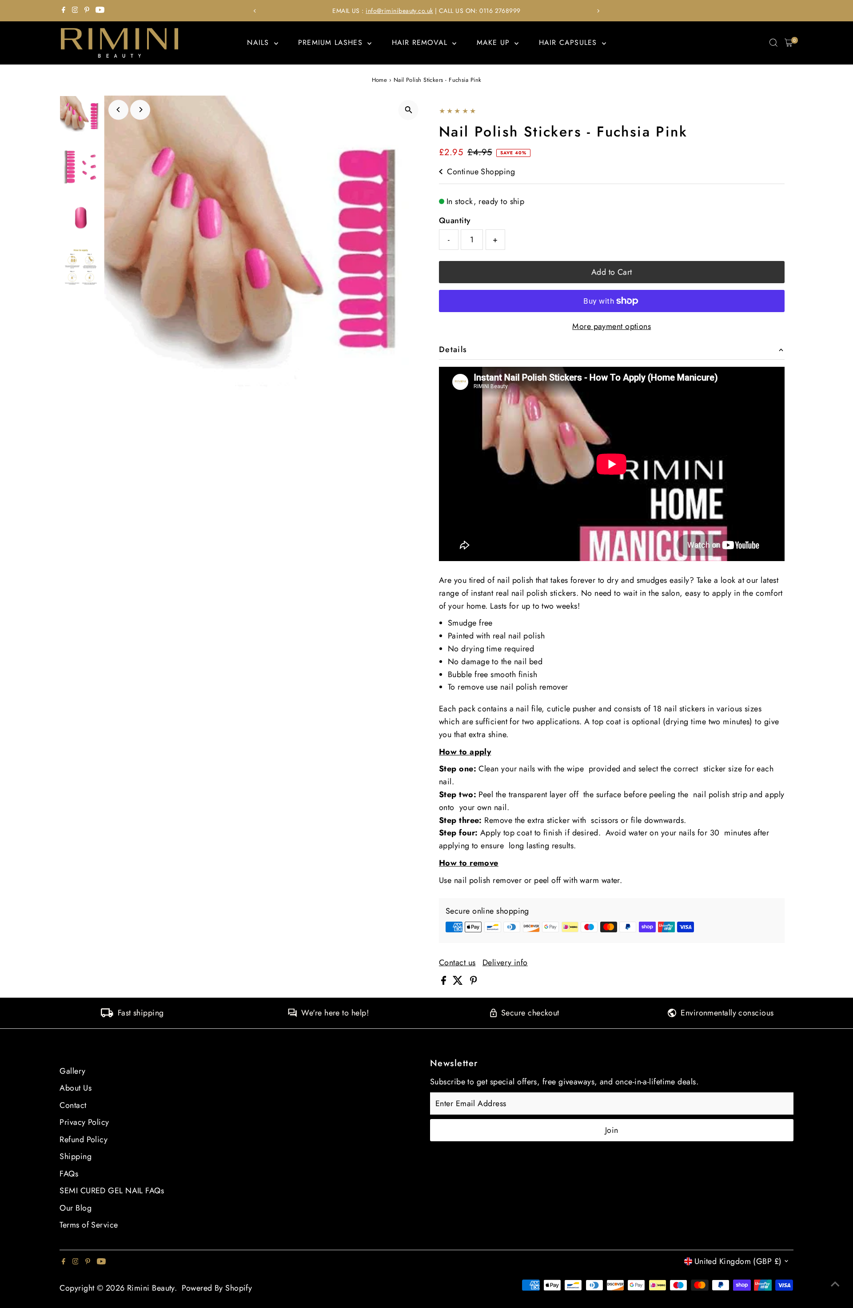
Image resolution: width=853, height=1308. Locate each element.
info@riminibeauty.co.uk (399, 10)
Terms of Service (89, 1225)
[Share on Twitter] (459, 982)
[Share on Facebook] (444, 982)
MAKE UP (495, 42)
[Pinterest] (87, 10)
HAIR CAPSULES (569, 42)
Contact (73, 1105)
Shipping (76, 1156)
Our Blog (76, 1208)
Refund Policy (84, 1139)
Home (379, 80)
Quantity (455, 220)
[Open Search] (773, 43)
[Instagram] (75, 10)
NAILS (259, 42)
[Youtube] (100, 10)
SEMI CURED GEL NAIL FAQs (112, 1190)
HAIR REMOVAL (421, 42)
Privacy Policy (84, 1122)
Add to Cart (611, 272)
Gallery (72, 1071)
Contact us (457, 963)
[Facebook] (64, 10)
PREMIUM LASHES (331, 42)
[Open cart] (788, 43)
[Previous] (255, 11)
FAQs (69, 1174)
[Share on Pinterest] (473, 982)
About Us (76, 1088)
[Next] (598, 11)
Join (611, 1130)
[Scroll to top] (835, 1283)
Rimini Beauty (151, 1288)
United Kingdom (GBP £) (738, 1261)
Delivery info (505, 963)
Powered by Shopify (217, 1288)
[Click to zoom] (409, 110)
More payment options (611, 326)
